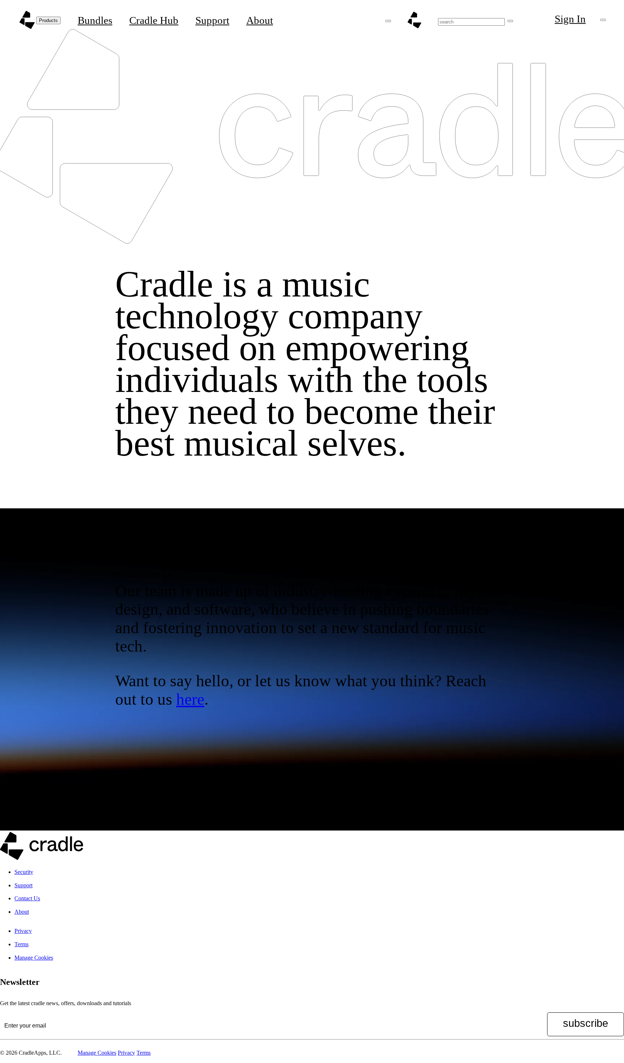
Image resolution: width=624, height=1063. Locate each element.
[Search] (510, 21)
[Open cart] (603, 20)
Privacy (23, 931)
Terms (21, 944)
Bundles (95, 20)
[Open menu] (388, 21)
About (259, 20)
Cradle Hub (153, 20)
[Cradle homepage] (27, 20)
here (190, 699)
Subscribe (585, 1023)
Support (212, 20)
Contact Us (27, 898)
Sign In (570, 19)
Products (48, 20)
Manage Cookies (33, 958)
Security (23, 872)
